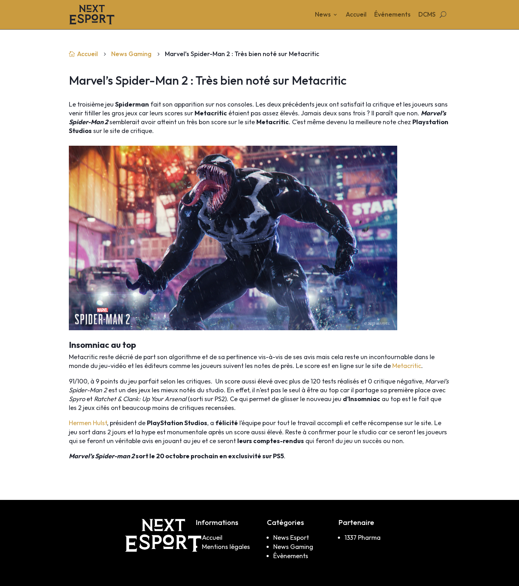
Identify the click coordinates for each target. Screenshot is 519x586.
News (323, 15)
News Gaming (131, 54)
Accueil (356, 15)
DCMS (427, 15)
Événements (392, 15)
